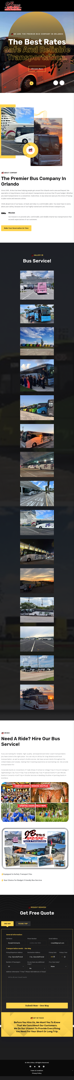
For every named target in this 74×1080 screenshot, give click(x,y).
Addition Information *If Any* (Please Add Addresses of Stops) (26, 972)
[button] (16, 83)
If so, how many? (54, 962)
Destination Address (33, 952)
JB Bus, (32, 1062)
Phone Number (32, 938)
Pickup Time (63, 952)
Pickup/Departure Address (14, 952)
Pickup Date (52, 952)
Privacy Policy (36, 1073)
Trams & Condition (37, 1070)
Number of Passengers (13, 962)
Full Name (9, 938)
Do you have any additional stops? (35, 963)
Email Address (53, 938)
